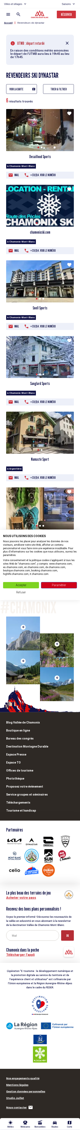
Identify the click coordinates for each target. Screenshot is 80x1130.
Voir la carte (16, 89)
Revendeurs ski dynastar (30, 23)
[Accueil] (40, 14)
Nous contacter (16, 1107)
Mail (16, 175)
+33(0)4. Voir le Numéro (43, 175)
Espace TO (13, 762)
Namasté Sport (40, 459)
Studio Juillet (15, 1098)
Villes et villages (13, 4)
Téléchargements (18, 802)
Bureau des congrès (20, 738)
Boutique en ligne (18, 730)
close (67, 43)
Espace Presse (16, 754)
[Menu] (8, 14)
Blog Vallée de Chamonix (23, 722)
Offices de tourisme (19, 770)
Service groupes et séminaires (27, 794)
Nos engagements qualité (22, 1078)
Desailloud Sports (40, 156)
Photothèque (15, 778)
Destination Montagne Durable (27, 746)
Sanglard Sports (40, 383)
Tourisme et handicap (21, 810)
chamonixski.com (40, 232)
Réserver (66, 14)
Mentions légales (17, 1084)
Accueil (8, 23)
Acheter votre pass (21, 898)
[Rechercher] (18, 14)
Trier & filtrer (58, 89)
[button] (38, 147)
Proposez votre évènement (24, 786)
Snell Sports (40, 307)
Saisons (66, 4)
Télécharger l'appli (20, 955)
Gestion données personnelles (25, 1091)
